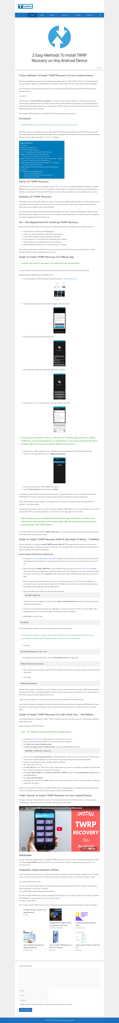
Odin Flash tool (36, 739)
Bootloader (65, 204)
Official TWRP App (70, 279)
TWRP (47, 137)
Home (32, 15)
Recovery (64, 15)
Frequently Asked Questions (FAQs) (32, 171)
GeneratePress (70, 1020)
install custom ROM (60, 187)
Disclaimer (24, 145)
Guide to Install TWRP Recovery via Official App (35, 154)
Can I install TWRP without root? (35, 173)
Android (52, 15)
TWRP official (86, 569)
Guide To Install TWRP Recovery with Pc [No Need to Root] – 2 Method (42, 158)
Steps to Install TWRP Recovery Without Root (36, 160)
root (86, 544)
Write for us (90, 15)
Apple (42, 15)
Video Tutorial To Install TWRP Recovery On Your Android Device (39, 167)
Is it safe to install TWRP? (33, 177)
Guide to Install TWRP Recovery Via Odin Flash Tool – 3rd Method (40, 163)
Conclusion (24, 169)
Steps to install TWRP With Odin (33, 165)
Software (78, 15)
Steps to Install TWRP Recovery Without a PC (36, 156)
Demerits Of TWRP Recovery (29, 150)
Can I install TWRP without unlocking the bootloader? (40, 175)
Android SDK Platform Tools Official (45, 559)
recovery (32, 187)
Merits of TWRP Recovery (28, 148)
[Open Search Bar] (100, 15)
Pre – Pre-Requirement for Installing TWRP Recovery (36, 152)
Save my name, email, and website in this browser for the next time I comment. (46, 1004)
